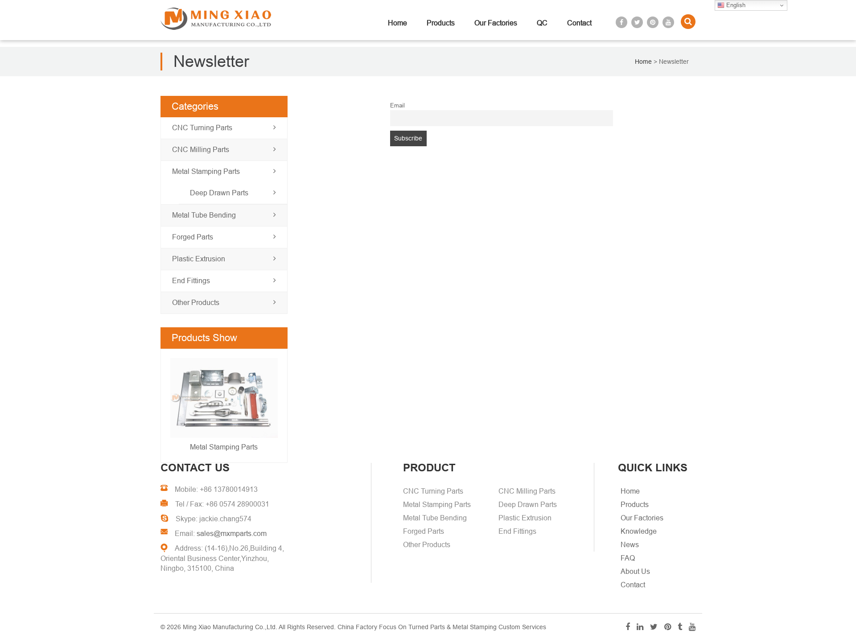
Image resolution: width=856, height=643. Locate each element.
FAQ (628, 558)
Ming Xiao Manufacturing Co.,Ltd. (230, 627)
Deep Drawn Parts (219, 193)
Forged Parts (192, 237)
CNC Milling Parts (200, 149)
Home (397, 23)
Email (397, 106)
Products (441, 23)
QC (542, 23)
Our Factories (495, 23)
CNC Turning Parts (202, 128)
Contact (579, 23)
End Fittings (191, 280)
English (734, 5)
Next (180, 407)
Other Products (195, 302)
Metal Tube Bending (204, 215)
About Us (635, 571)
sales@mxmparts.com (232, 533)
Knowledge (639, 531)
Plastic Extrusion (198, 259)
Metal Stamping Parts (206, 171)
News (630, 544)
